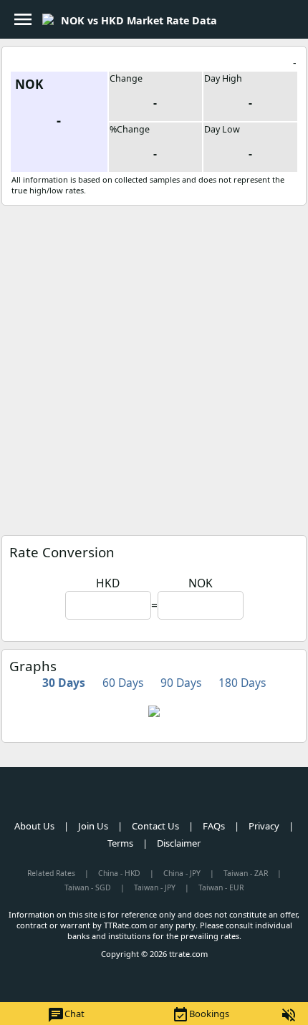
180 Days (242, 682)
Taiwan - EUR (221, 887)
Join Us (93, 825)
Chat (66, 1015)
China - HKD (119, 873)
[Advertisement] (154, 367)
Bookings (200, 1015)
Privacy (264, 825)
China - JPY (182, 873)
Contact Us (155, 825)
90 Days (180, 682)
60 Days (122, 682)
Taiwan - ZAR (245, 873)
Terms (120, 843)
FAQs (214, 825)
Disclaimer (179, 843)
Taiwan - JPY (154, 887)
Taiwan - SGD (87, 887)
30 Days (63, 682)
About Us (34, 825)
